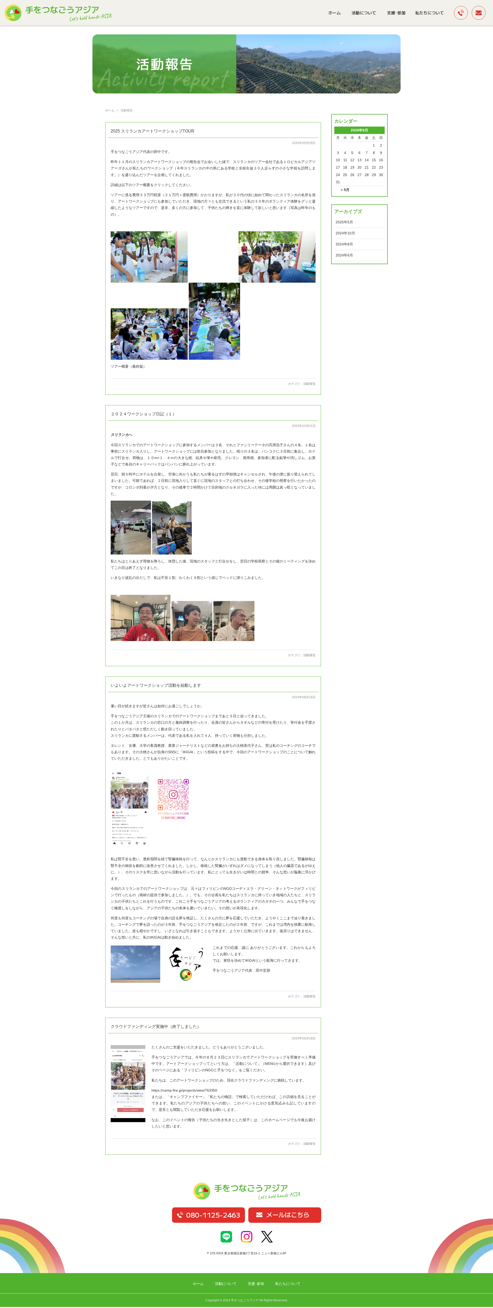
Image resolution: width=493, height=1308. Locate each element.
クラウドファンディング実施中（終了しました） (156, 1026)
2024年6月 (344, 255)
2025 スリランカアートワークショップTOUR (152, 131)
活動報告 (309, 383)
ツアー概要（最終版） (129, 366)
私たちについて (429, 12)
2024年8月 (344, 244)
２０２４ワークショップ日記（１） (143, 414)
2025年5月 (344, 222)
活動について (364, 12)
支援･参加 (396, 12)
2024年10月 (345, 233)
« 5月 (345, 190)
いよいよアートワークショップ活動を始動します (156, 685)
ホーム (334, 12)
